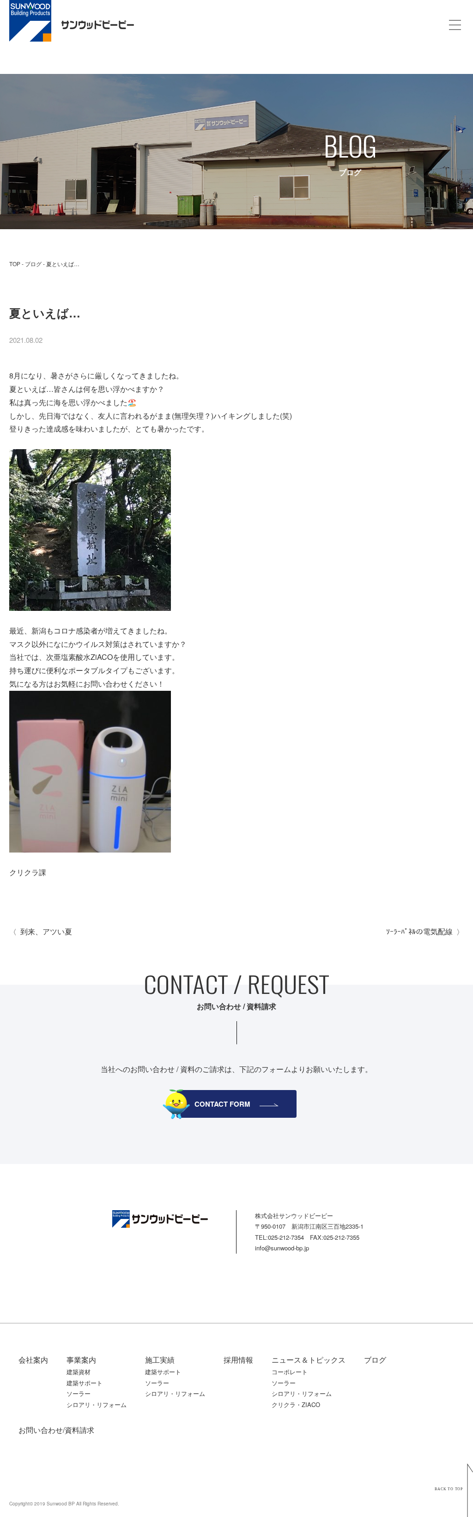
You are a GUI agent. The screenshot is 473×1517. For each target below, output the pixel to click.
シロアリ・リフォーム (97, 1404)
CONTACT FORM (222, 1104)
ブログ (33, 264)
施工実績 (160, 1359)
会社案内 (33, 1359)
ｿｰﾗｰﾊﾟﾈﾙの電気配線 (419, 931)
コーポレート (290, 1371)
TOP (14, 264)
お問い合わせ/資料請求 (56, 1430)
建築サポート (85, 1382)
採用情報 (238, 1359)
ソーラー (79, 1393)
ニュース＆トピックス (309, 1359)
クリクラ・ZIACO (296, 1404)
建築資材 (79, 1371)
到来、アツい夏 (46, 931)
